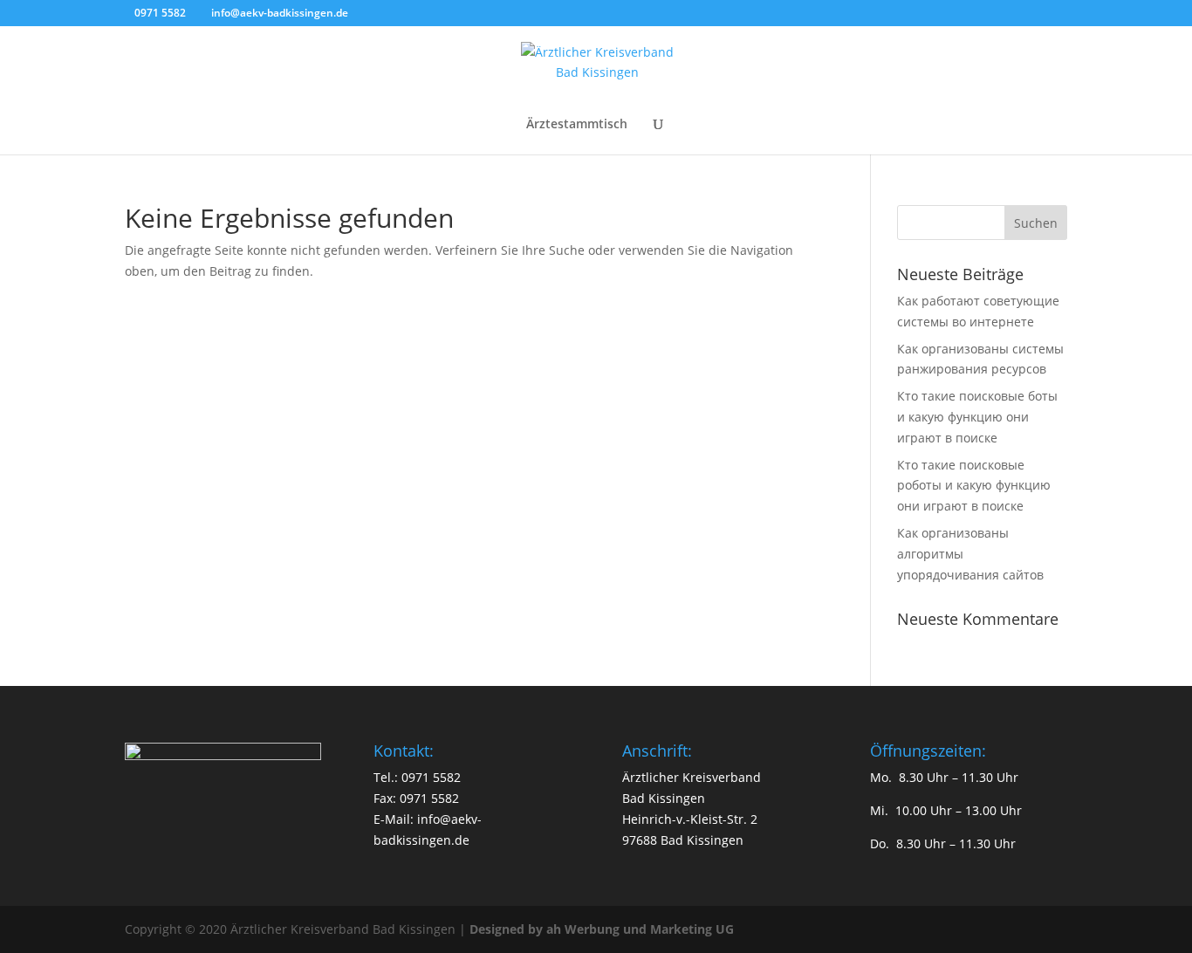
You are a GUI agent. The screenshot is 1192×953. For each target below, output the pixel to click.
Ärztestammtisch (576, 125)
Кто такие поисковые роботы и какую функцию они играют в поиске (974, 485)
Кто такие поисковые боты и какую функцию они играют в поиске (977, 416)
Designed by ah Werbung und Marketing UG (601, 929)
